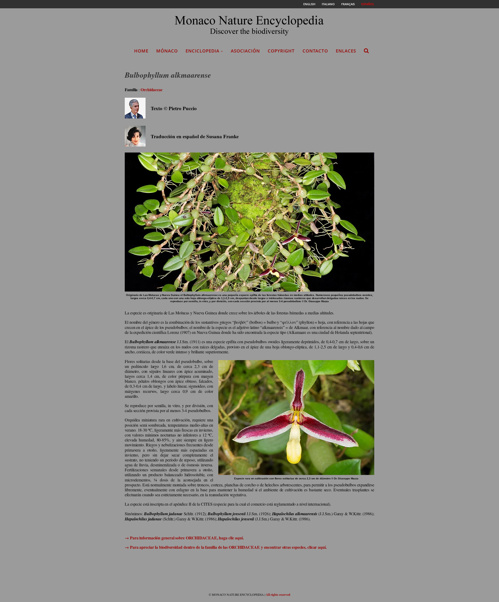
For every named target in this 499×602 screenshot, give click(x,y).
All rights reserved (278, 594)
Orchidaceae (151, 89)
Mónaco (167, 51)
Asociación (245, 51)
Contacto (315, 51)
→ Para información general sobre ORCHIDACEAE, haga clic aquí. (184, 538)
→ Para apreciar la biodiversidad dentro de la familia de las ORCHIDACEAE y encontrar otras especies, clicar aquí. (226, 547)
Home (141, 51)
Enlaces (346, 51)
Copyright (281, 51)
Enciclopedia (202, 51)
